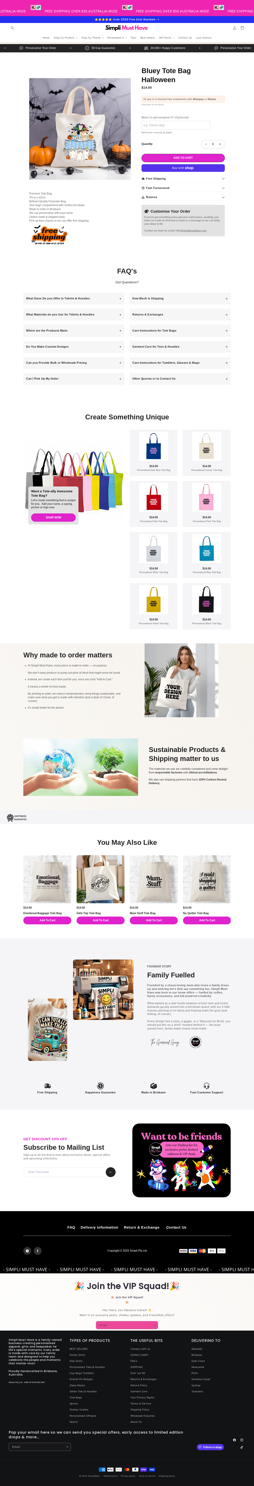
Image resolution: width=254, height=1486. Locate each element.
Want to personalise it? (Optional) (165, 117)
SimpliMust (94, 1476)
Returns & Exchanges (143, 1379)
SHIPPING (136, 1367)
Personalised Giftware (83, 1415)
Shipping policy (167, 1476)
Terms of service (147, 1476)
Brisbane (196, 1354)
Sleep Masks (77, 1385)
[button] (12, 28)
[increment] (220, 144)
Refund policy (110, 1476)
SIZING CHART (139, 1354)
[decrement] (206, 144)
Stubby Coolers (79, 1409)
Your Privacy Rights (142, 1397)
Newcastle (197, 1367)
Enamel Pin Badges (81, 1379)
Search (74, 1421)
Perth (194, 1373)
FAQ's (133, 1360)
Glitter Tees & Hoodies (83, 1391)
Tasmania (197, 1391)
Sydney (196, 1385)
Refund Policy (138, 1385)
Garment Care (138, 1391)
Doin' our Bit (137, 1373)
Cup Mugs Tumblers (82, 1373)
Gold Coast (198, 1360)
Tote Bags (76, 1397)
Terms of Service (140, 1403)
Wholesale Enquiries (142, 1415)
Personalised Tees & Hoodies (87, 1367)
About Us (136, 1421)
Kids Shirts (76, 1360)
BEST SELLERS (79, 1348)
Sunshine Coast (200, 1379)
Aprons (74, 1403)
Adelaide (196, 1348)
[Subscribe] (154, 1325)
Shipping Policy (139, 1409)
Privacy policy (128, 1476)
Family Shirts (77, 1354)
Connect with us (140, 1348)
